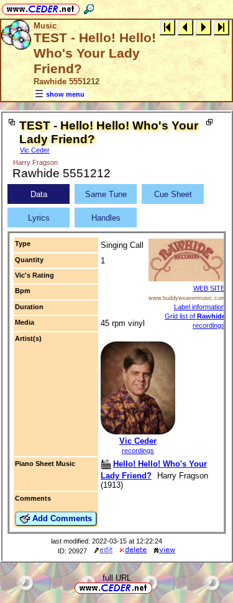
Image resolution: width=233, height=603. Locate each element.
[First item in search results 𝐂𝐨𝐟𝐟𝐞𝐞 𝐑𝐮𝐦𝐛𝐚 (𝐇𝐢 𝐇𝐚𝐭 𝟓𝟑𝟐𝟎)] (167, 27)
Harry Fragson (35, 162)
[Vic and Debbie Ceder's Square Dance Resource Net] (40, 7)
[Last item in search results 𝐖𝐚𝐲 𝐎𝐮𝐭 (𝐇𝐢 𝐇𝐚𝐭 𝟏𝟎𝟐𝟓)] (221, 27)
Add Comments (61, 518)
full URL (117, 578)
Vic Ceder (35, 150)
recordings (138, 450)
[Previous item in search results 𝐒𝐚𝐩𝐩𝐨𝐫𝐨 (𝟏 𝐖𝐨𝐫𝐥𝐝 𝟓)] (185, 27)
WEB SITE (209, 288)
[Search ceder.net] (89, 7)
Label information (199, 306)
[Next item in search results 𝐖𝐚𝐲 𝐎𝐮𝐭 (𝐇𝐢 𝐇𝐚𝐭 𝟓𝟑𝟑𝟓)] (203, 27)
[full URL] (157, 587)
